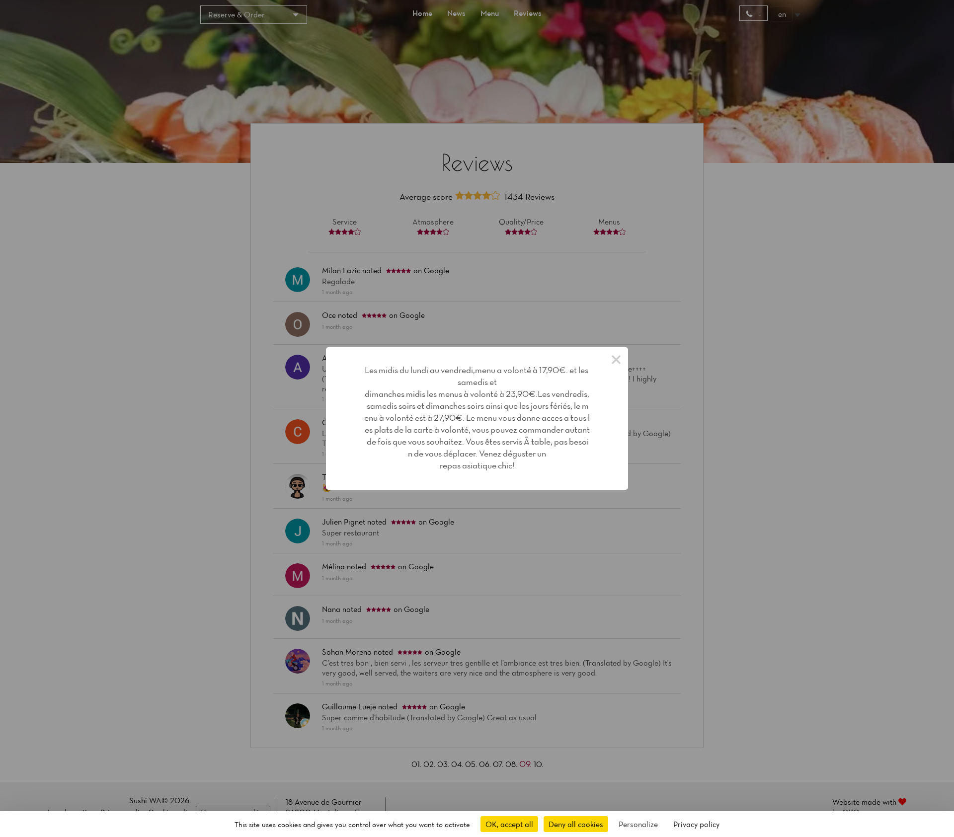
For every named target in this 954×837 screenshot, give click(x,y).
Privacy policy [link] (696, 824)
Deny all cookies (576, 824)
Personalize (638, 824)
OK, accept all (509, 824)
